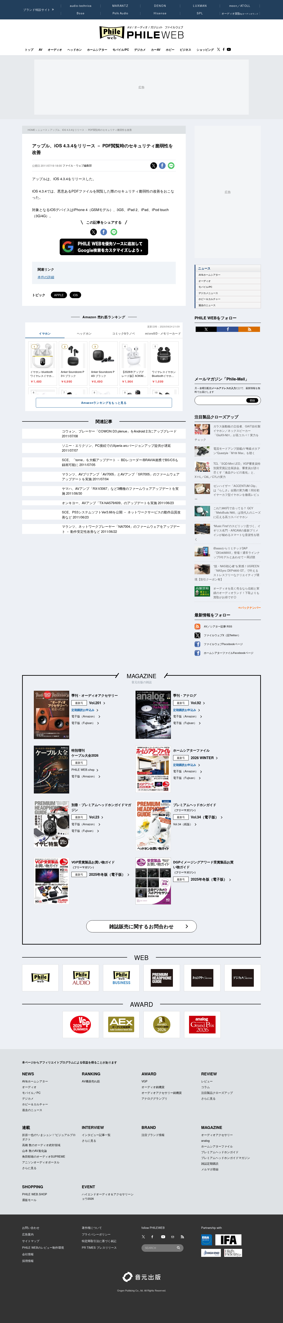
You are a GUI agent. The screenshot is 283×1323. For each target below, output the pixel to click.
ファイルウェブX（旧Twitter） (222, 635)
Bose (81, 13)
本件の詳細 (46, 277)
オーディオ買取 (240, 13)
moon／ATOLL (239, 6)
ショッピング (205, 49)
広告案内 (28, 1234)
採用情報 (28, 1261)
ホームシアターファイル (217, 1146)
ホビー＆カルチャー (209, 299)
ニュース (42, 129)
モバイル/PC (121, 49)
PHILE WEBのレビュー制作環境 (43, 1247)
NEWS (28, 1074)
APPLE (59, 295)
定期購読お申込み (82, 710)
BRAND (149, 1127)
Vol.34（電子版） (205, 817)
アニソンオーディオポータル (40, 1162)
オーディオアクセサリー (217, 1135)
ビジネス (185, 49)
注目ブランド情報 (153, 1135)
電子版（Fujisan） (83, 723)
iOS (75, 295)
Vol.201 (95, 702)
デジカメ (140, 49)
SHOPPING (32, 1187)
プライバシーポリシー (96, 1234)
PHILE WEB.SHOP (34, 1194)
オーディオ (55, 49)
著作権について (92, 1228)
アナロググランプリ (154, 1098)
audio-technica (81, 6)
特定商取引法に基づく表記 (99, 1241)
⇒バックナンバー (249, 607)
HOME (31, 129)
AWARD (149, 1074)
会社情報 (28, 1254)
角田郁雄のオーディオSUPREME (43, 1156)
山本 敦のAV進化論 (34, 1151)
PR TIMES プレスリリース (99, 1247)
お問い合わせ (30, 1228)
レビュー (207, 1081)
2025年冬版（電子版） (107, 874)
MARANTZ (120, 6)
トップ (29, 49)
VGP (144, 1081)
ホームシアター (97, 49)
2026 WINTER (202, 757)
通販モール (29, 1200)
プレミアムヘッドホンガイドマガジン (225, 1158)
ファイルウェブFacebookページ (223, 644)
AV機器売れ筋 (91, 1081)
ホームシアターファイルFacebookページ (228, 653)
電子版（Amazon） (83, 716)
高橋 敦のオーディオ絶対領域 (41, 1145)
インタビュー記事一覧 (96, 1135)
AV (40, 49)
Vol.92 (196, 702)
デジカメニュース (208, 293)
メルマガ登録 (209, 1169)
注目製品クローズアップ (216, 417)
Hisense (160, 13)
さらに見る (208, 1098)
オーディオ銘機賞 (153, 1087)
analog (205, 1140)
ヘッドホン (74, 49)
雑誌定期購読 (209, 1163)
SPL (200, 13)
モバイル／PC (31, 1093)
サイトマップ (30, 1241)
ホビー (170, 49)
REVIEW (209, 1074)
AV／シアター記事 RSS (218, 626)
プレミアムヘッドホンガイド (220, 1152)
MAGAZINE (141, 676)
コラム (205, 1087)
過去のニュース (207, 305)
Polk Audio (120, 13)
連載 (26, 1127)
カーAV (156, 49)
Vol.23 (94, 817)
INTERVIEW (93, 1127)
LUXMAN (200, 6)
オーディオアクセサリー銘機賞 (162, 1093)
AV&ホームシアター (209, 274)
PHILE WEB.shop (82, 769)
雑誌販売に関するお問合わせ (141, 926)
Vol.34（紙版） (183, 824)
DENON (160, 6)
